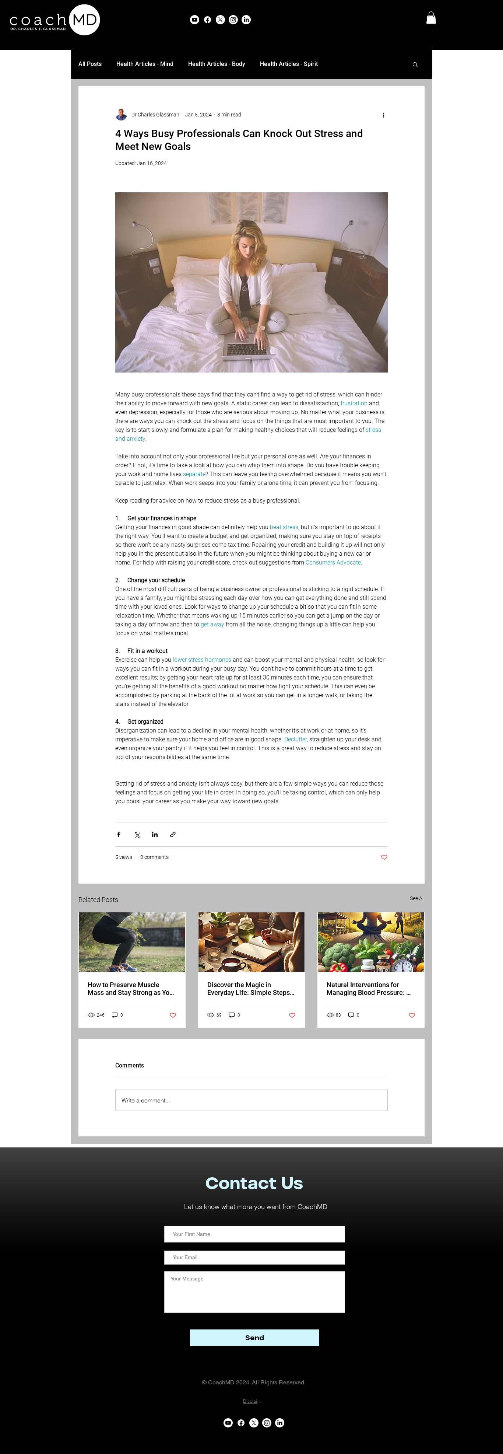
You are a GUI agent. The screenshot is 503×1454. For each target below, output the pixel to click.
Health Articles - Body (216, 63)
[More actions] (383, 114)
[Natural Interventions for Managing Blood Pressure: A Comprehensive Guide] (371, 942)
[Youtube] (194, 19)
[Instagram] (233, 19)
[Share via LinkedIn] (154, 834)
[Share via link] (172, 834)
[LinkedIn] (246, 19)
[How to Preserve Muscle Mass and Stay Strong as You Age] (132, 942)
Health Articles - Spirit (289, 63)
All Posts (90, 63)
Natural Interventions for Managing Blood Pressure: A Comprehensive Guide (369, 988)
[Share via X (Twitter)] (136, 834)
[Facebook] (207, 19)
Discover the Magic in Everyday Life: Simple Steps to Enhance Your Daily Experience (248, 988)
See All (417, 898)
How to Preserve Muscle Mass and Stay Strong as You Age (130, 988)
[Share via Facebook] (118, 834)
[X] (220, 19)
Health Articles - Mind (144, 63)
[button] (431, 17)
